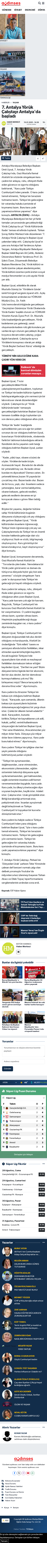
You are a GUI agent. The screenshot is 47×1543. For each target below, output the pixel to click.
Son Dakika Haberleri (13, 1498)
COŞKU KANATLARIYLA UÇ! (26, 1416)
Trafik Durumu (10, 1489)
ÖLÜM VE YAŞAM (22, 1405)
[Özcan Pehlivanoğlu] (7, 1288)
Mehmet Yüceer (22, 1297)
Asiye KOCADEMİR (22, 1392)
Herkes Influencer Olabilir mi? (28, 1372)
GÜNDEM (6, 10)
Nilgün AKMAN (21, 1261)
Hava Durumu (10, 1484)
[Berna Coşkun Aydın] (7, 1358)
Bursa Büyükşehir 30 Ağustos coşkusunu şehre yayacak (33, 982)
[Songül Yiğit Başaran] (7, 1370)
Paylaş (7, 158)
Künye (6, 1508)
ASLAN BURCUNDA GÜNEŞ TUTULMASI (26, 1265)
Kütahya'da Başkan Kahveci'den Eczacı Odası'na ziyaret (10, 1027)
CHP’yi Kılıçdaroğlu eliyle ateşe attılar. (28, 1302)
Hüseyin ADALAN (22, 1273)
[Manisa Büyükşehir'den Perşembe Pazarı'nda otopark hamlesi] (35, 1017)
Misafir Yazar (25, 1346)
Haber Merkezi (23, 947)
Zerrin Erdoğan (22, 1336)
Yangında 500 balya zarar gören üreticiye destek (11, 1005)
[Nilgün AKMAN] (7, 1264)
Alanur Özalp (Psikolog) (26, 1379)
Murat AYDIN (20, 1248)
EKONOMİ (30, 10)
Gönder (7, 1069)
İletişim (16, 1508)
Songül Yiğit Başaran (25, 1368)
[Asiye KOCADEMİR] (7, 1394)
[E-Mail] (18, 952)
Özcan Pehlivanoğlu (25, 1286)
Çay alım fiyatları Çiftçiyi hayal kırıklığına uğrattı (28, 1384)
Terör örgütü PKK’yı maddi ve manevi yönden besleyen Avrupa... (27, 1326)
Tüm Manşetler (11, 1495)
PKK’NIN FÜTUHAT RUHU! (26, 1290)
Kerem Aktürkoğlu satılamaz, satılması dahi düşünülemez (27, 1438)
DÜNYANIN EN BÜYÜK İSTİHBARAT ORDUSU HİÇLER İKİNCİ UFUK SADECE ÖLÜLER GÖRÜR (27, 1277)
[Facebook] (14, 1473)
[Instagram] (23, 1473)
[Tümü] (43, 1242)
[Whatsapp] (32, 1473)
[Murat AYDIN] (7, 1251)
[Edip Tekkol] (7, 1325)
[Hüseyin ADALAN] (7, 1276)
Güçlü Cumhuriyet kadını (25, 1359)
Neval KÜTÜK (20, 1413)
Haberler (6, 103)
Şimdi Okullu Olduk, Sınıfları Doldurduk (27, 1396)
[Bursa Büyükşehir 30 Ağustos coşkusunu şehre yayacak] (35, 972)
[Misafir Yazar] (9, 1346)
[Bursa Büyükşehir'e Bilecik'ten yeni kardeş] (12, 972)
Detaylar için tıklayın (23, 1154)
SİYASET (18, 10)
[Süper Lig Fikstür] (43, 1164)
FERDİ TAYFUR (24, 1349)
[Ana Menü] (43, 3)
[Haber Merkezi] (8, 948)
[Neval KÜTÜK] (7, 1414)
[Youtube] (28, 1473)
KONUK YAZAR (20, 1433)
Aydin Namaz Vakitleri (14, 1486)
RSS (6, 1521)
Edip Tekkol (20, 1322)
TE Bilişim (29, 1529)
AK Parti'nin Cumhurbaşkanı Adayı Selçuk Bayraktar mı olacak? (27, 1253)
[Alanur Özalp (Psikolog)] (7, 1382)
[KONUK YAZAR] (7, 1436)
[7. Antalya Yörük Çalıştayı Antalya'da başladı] (23, 141)
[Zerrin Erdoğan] (7, 1337)
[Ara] (39, 3)
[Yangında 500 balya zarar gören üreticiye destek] (12, 995)
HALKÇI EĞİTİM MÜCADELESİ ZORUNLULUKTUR (27, 1314)
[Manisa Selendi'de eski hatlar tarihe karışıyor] (35, 995)
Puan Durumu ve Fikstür (14, 1492)
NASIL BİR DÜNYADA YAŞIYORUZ (29, 1339)
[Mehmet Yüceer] (7, 1300)
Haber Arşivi (10, 1501)
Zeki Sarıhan (20, 1310)
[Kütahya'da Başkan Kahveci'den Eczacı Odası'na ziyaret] (12, 1017)
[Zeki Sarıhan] (7, 1313)
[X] (19, 1473)
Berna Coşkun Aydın (24, 1356)
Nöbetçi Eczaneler (12, 1481)
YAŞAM (16, 103)
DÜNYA (41, 10)
